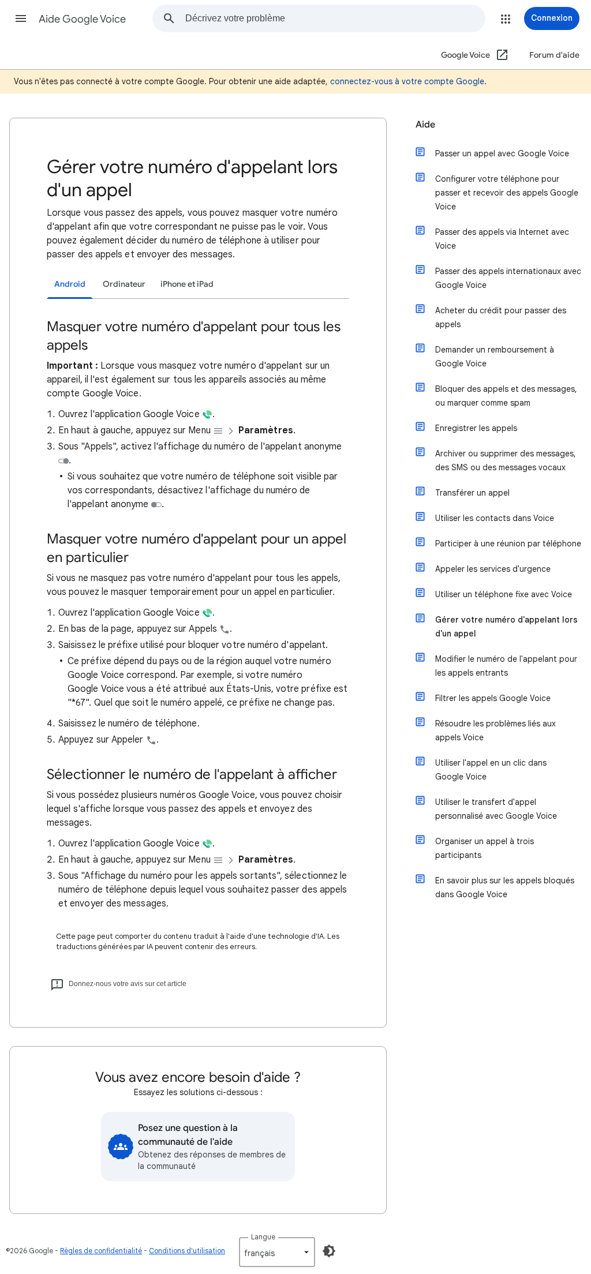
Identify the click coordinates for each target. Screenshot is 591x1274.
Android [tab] (69, 284)
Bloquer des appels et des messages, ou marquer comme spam (506, 396)
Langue (263, 1236)
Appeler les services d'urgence (493, 569)
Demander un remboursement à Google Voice (494, 356)
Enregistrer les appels (476, 428)
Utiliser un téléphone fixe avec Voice (503, 594)
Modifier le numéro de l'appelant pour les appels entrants (506, 666)
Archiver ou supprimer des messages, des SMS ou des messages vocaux (505, 460)
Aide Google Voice (82, 19)
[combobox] (335, 18)
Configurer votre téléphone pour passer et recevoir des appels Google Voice (506, 193)
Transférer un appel (472, 493)
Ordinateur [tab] (124, 284)
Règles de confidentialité (101, 1250)
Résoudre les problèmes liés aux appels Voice (495, 730)
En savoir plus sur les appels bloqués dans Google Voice (504, 887)
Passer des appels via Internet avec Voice (502, 239)
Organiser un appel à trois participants (484, 848)
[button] (21, 18)
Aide (425, 124)
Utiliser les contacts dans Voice (494, 518)
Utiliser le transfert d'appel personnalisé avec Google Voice (496, 809)
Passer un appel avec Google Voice (502, 153)
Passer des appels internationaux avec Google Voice (508, 278)
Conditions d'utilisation (187, 1250)
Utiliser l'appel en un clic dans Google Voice (491, 770)
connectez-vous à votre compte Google (407, 81)
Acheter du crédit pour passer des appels (500, 317)
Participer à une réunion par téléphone (508, 543)
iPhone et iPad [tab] (187, 284)
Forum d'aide (554, 55)
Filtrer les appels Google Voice (493, 698)
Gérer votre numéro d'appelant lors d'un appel (506, 626)
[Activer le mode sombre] (329, 1251)
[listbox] (277, 1252)
